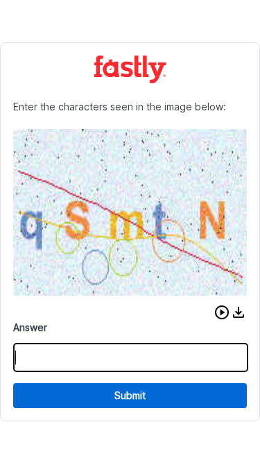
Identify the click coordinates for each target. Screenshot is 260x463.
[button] (222, 312)
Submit (130, 395)
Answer (30, 327)
